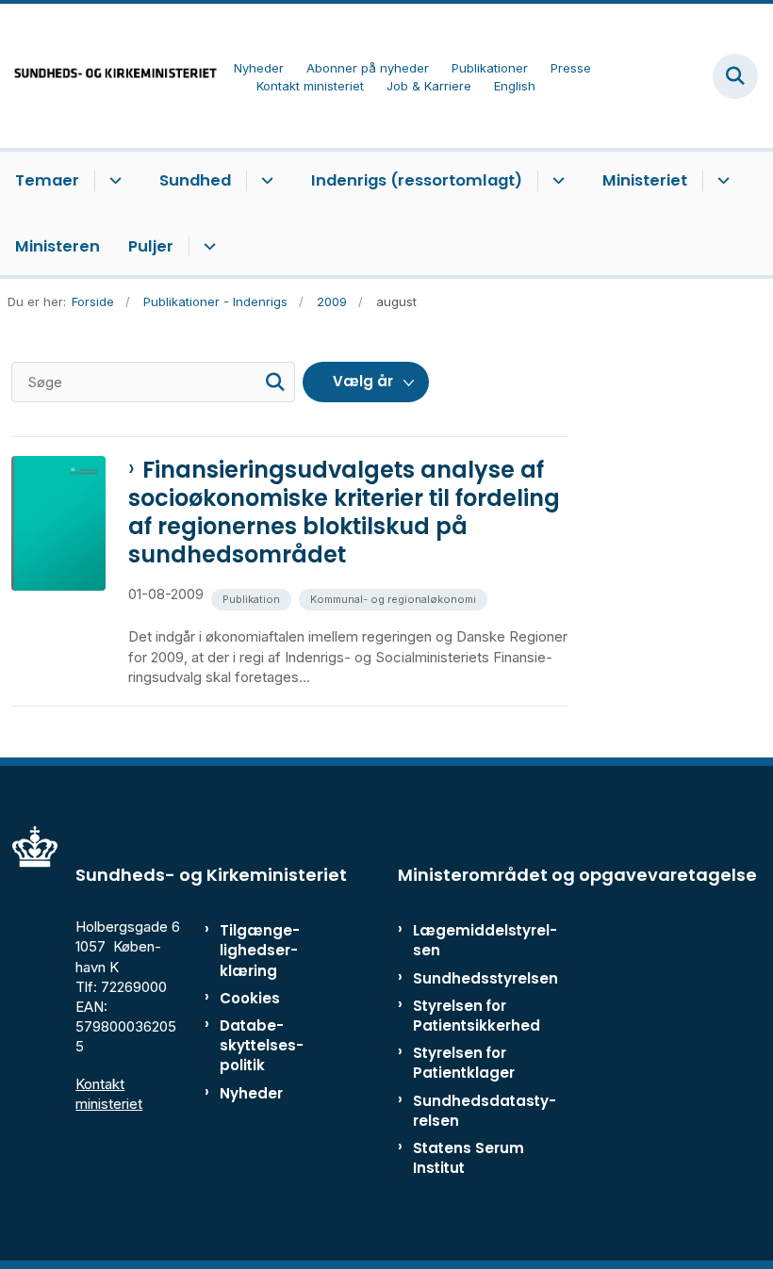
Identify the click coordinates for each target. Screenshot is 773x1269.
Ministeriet (644, 180)
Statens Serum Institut (468, 1158)
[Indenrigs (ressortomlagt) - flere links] (555, 181)
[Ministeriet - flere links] (720, 181)
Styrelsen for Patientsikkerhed (476, 1015)
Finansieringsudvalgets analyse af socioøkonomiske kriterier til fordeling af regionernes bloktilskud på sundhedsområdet (344, 512)
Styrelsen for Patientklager (464, 1062)
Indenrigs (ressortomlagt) (416, 180)
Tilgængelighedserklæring (260, 950)
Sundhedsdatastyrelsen (484, 1111)
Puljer (150, 246)
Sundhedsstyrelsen (485, 978)
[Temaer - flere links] (112, 181)
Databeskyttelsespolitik (262, 1045)
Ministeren (57, 246)
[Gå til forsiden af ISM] (109, 76)
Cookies (250, 998)
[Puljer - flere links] (207, 246)
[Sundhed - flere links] (264, 181)
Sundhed (195, 180)
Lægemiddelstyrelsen (485, 940)
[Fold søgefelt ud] (735, 76)
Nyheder (251, 1093)
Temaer (47, 180)
